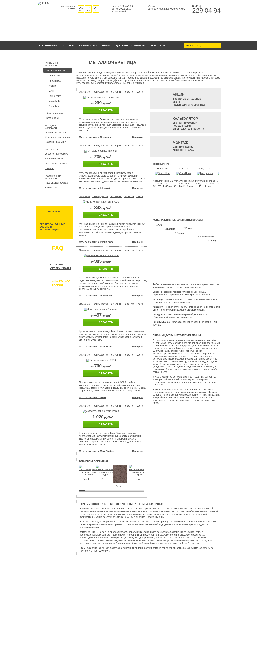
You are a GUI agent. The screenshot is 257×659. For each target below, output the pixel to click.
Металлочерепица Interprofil (94, 188)
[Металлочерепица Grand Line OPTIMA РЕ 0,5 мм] (162, 173)
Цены (106, 45)
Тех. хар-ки (116, 92)
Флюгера (49, 168)
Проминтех (55, 80)
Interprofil (53, 86)
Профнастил (52, 118)
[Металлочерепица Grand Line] (101, 255)
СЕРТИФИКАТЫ (60, 268)
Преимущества (100, 92)
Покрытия (129, 92)
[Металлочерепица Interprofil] (101, 151)
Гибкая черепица (54, 113)
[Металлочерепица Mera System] (101, 411)
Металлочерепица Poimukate (95, 346)
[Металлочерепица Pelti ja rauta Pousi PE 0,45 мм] (205, 173)
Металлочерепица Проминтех (96, 137)
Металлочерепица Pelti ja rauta (96, 242)
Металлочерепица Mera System (96, 451)
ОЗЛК (51, 91)
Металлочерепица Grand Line (95, 295)
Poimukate (54, 106)
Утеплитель (51, 187)
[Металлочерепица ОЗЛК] (101, 360)
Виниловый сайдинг (55, 132)
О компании (48, 45)
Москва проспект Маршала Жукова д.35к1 (167, 7)
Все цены (137, 137)
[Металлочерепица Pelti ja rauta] (101, 201)
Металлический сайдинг (58, 137)
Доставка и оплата (130, 45)
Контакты (158, 45)
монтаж (54, 211)
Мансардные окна (54, 158)
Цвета (139, 92)
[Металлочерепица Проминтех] (101, 97)
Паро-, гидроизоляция (57, 182)
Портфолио (88, 45)
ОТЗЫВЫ (56, 264)
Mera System (55, 101)
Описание (84, 92)
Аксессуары (51, 150)
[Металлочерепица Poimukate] (101, 309)
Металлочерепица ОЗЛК (92, 397)
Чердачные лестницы (56, 163)
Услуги (68, 45)
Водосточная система (56, 154)
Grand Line (54, 75)
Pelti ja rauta (55, 96)
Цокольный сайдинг (55, 142)
